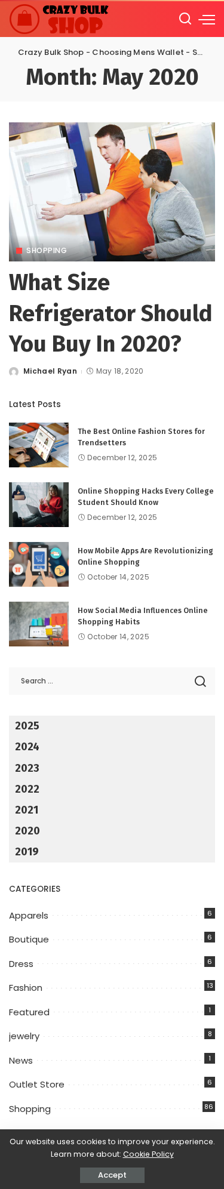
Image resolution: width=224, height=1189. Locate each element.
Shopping (46, 250)
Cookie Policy (148, 1154)
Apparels (28, 915)
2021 (26, 810)
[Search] (185, 19)
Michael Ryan (50, 371)
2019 (27, 851)
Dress (21, 963)
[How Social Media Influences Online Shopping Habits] (39, 624)
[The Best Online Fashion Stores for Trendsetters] (39, 445)
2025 (27, 725)
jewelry (24, 1036)
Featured (29, 1012)
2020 (27, 830)
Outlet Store (37, 1084)
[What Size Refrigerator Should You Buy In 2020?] (112, 191)
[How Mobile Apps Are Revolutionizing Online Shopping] (39, 564)
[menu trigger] (206, 19)
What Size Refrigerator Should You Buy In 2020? (111, 313)
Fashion (25, 987)
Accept (112, 1175)
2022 (27, 789)
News (21, 1060)
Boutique (29, 939)
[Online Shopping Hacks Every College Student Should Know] (39, 504)
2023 (27, 768)
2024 (27, 746)
